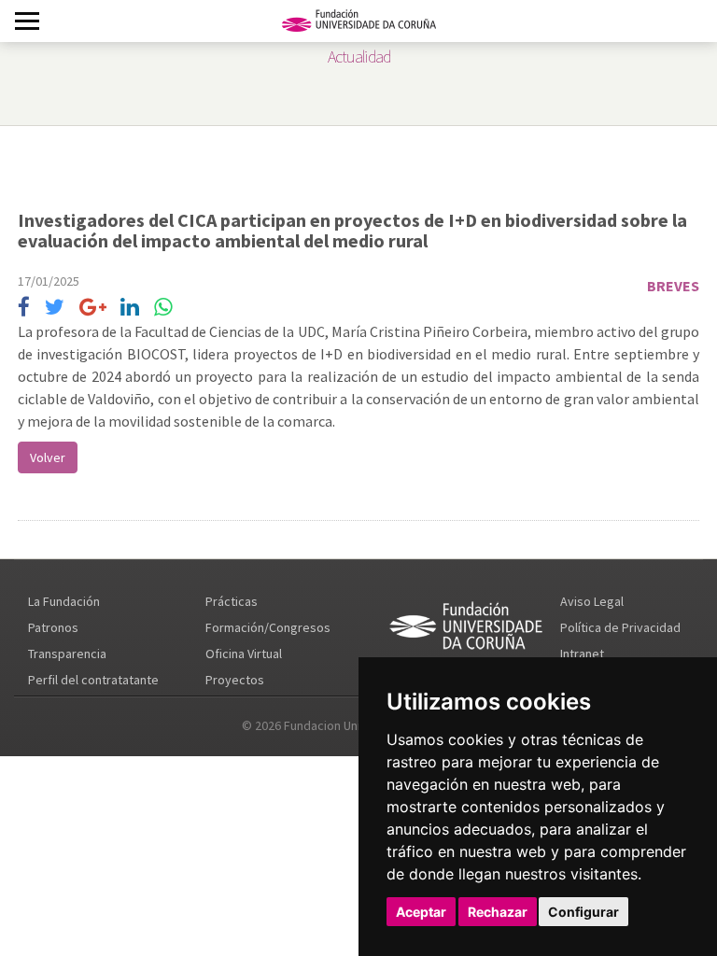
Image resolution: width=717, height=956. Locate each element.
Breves (673, 285)
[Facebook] (24, 307)
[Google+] (92, 307)
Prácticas (231, 601)
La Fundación (64, 601)
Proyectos (234, 679)
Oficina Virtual (243, 653)
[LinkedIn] (129, 307)
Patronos (53, 627)
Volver (47, 457)
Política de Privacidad (620, 627)
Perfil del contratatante (93, 679)
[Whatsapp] (163, 307)
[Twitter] (54, 307)
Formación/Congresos (267, 627)
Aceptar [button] (421, 912)
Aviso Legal (592, 601)
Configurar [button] (583, 912)
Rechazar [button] (497, 912)
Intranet (582, 653)
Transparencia (67, 653)
